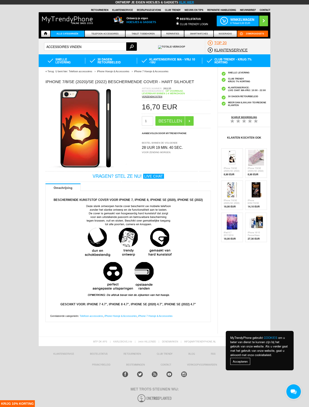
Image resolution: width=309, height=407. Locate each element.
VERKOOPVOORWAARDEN (202, 364)
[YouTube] (169, 374)
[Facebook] (125, 374)
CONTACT (166, 364)
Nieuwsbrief (248, 10)
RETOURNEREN (99, 10)
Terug (51, 71)
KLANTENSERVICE (122, 10)
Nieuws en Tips (194, 10)
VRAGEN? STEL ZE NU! (128, 176)
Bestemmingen (135, 364)
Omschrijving (63, 187)
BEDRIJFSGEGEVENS (149, 10)
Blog (191, 353)
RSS (213, 353)
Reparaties (172, 34)
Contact (265, 10)
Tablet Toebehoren (143, 34)
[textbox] (90, 46)
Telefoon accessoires (91, 316)
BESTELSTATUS (190, 19)
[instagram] (184, 374)
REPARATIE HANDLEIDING (221, 10)
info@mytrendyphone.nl (200, 341)
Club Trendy (173, 10)
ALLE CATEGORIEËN (67, 34)
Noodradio (225, 34)
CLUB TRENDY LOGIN (194, 24)
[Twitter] (140, 374)
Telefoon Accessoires (105, 34)
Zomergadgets (255, 34)
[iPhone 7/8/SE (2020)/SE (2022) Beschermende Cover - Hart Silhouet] (86, 167)
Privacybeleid (101, 364)
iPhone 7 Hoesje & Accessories (155, 316)
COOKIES (270, 337)
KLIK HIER (186, 2)
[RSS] (154, 374)
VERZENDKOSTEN (152, 96)
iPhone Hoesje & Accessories (121, 316)
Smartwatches (199, 34)
